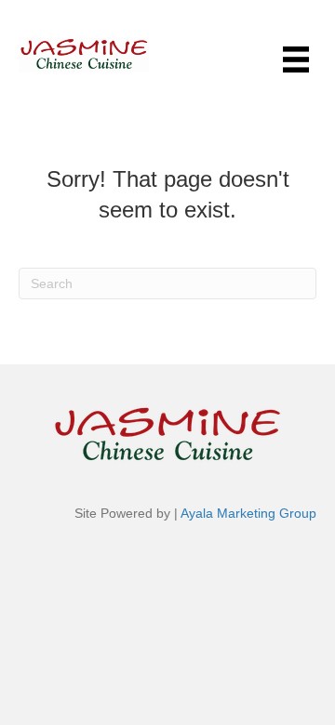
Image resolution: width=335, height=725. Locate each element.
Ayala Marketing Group (248, 513)
